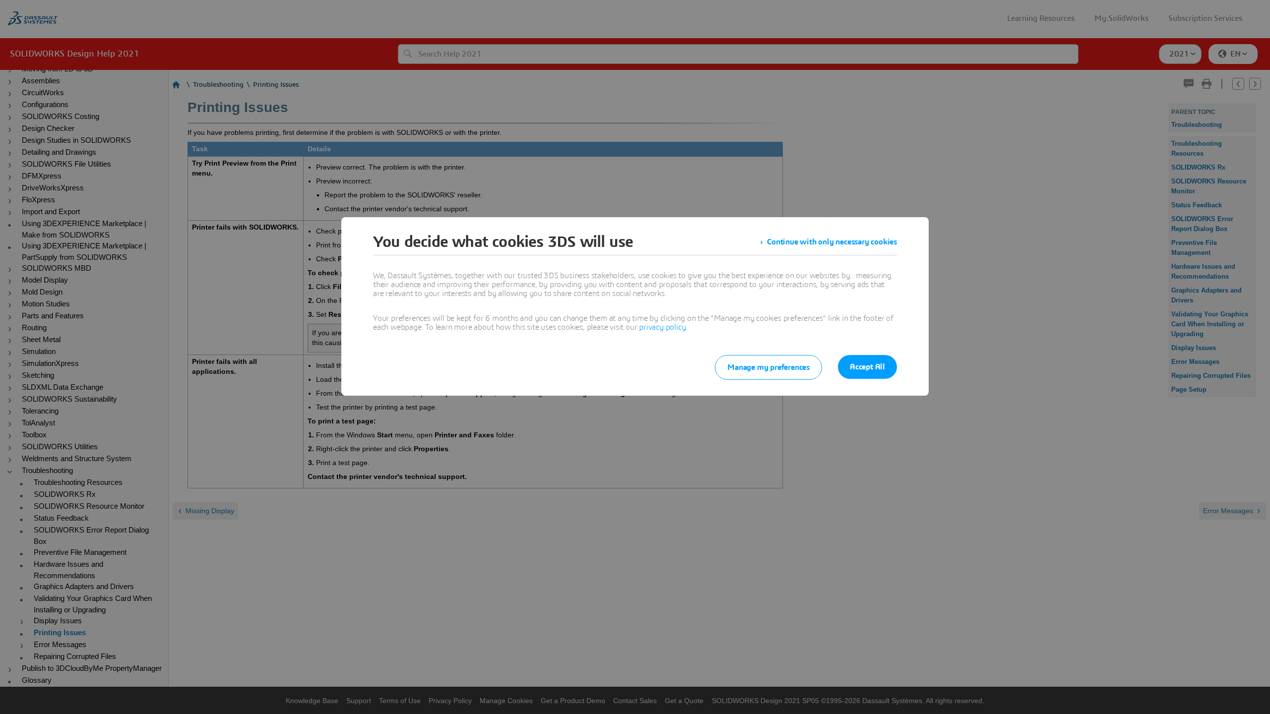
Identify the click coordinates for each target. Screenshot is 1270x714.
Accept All (867, 367)
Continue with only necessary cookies (832, 242)
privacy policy (662, 327)
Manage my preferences (768, 367)
